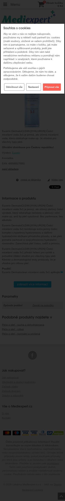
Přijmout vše (52, 87)
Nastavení (33, 87)
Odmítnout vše (14, 87)
